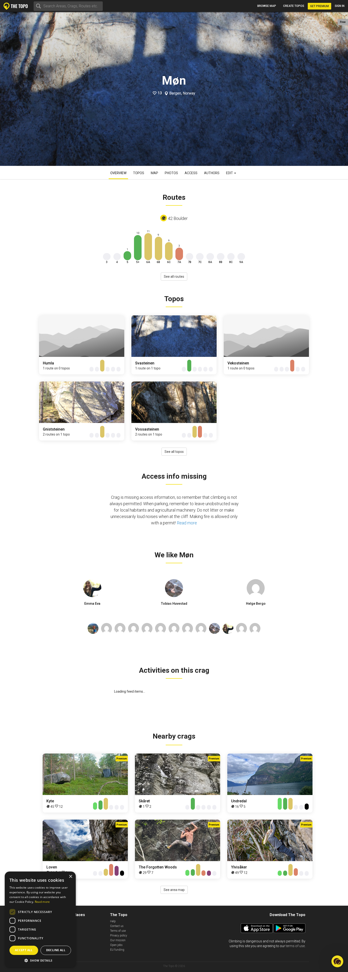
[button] (40, 960)
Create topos (293, 6)
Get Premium (319, 6)
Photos (171, 173)
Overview (118, 173)
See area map (174, 890)
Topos (138, 173)
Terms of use (118, 930)
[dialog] (40, 919)
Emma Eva (92, 603)
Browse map (266, 6)
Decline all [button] (55, 950)
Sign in (339, 6)
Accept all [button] (24, 950)
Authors (211, 173)
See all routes (174, 276)
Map (154, 173)
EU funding (117, 949)
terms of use (295, 946)
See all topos (174, 452)
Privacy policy (118, 935)
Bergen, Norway (182, 93)
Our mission (117, 940)
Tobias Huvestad (174, 603)
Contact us (117, 926)
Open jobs (116, 945)
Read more (187, 522)
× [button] (70, 876)
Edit (230, 173)
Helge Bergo (256, 603)
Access (191, 173)
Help (113, 921)
